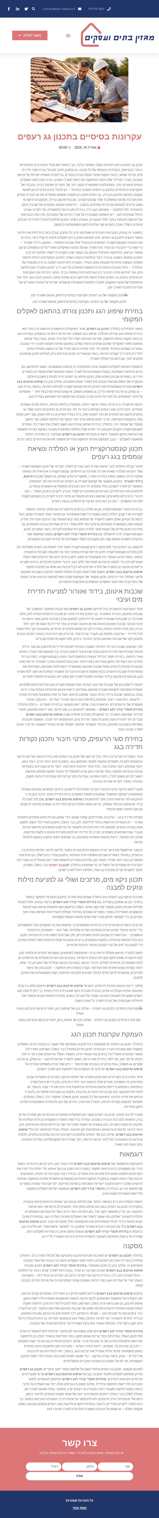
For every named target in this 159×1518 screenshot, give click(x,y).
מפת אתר (79, 1508)
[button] (33, 9)
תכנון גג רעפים (59, 865)
